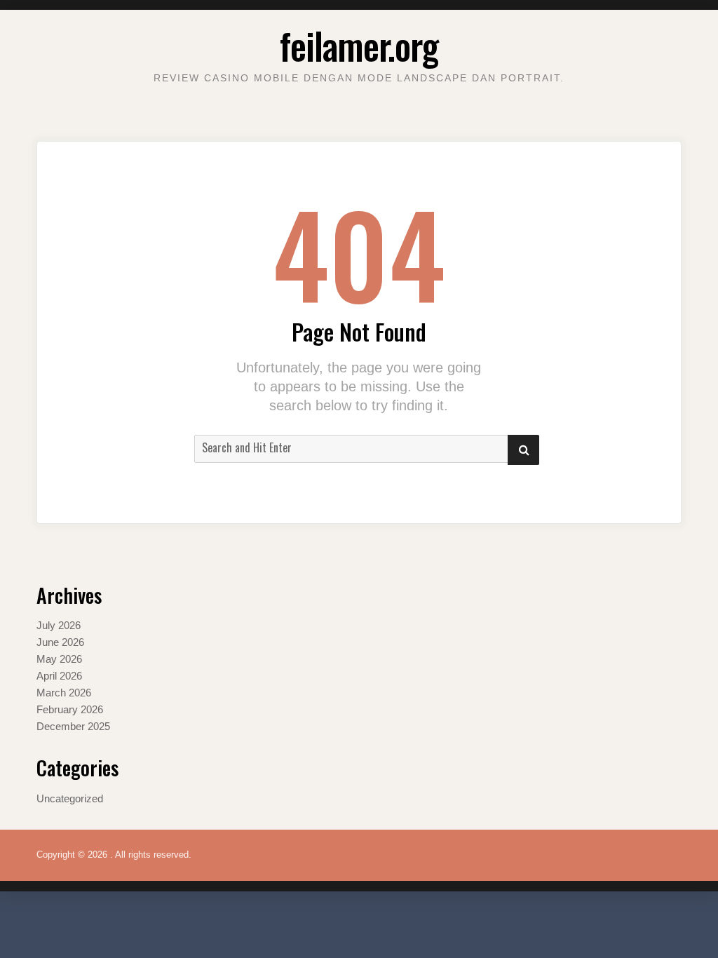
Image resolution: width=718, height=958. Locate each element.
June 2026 (60, 642)
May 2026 (59, 659)
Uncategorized (69, 798)
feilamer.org (359, 45)
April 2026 (59, 676)
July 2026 (58, 625)
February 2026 (69, 709)
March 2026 (63, 693)
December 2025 (73, 726)
